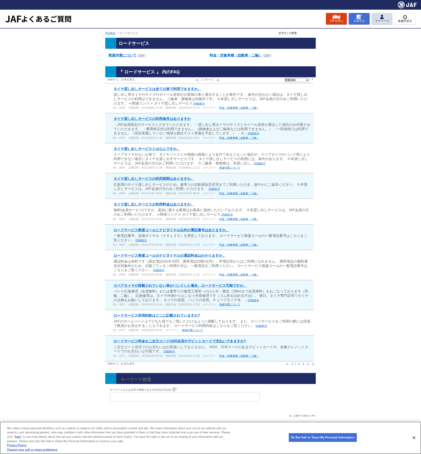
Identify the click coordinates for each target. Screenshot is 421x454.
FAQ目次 (110, 33)
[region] (210, 438)
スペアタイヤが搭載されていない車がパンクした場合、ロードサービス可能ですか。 (180, 285)
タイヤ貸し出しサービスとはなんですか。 (147, 149)
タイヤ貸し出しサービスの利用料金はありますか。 (154, 204)
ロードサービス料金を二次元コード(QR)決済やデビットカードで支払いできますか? (180, 341)
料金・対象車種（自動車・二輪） (240, 55)
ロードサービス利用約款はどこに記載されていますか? (157, 315)
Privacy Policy (17, 445)
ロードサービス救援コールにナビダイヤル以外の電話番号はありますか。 (171, 230)
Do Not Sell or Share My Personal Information (323, 437)
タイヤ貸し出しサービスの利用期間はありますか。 (154, 178)
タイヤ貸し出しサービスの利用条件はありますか (152, 119)
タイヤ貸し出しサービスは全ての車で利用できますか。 (157, 89)
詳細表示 (199, 103)
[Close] (414, 438)
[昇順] (312, 79)
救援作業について (127, 55)
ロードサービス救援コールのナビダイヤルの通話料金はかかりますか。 (170, 255)
